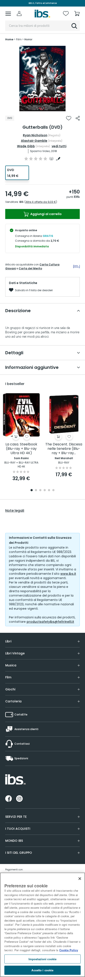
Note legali (14, 510)
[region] (42, 925)
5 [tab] (49, 490)
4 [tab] (45, 490)
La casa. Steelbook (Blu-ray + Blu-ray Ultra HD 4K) (21, 448)
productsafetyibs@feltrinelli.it (50, 621)
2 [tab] (36, 490)
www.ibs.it (68, 573)
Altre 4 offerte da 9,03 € (41, 202)
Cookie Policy (68, 950)
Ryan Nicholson (35, 135)
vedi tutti (59, 146)
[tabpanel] (42, 78)
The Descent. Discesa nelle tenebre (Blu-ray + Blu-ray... (63, 448)
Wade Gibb (26, 146)
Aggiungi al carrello (46, 214)
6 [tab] (53, 490)
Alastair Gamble (34, 141)
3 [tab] (40, 490)
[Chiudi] (80, 878)
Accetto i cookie (42, 970)
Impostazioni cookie (42, 959)
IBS (21, 202)
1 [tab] (42, 108)
